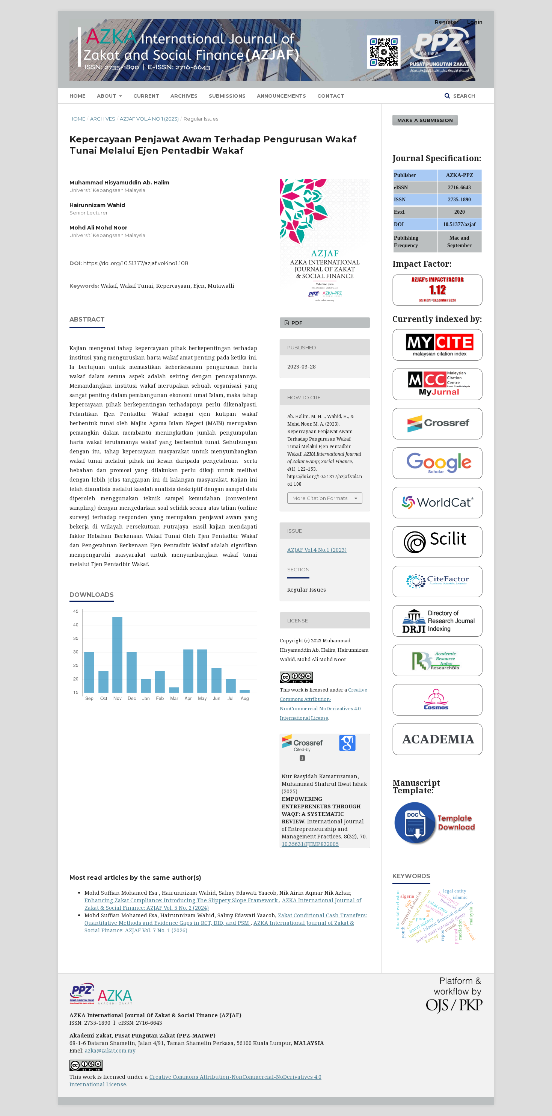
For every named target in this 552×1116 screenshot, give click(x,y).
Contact (330, 96)
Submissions (227, 96)
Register (446, 22)
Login (475, 22)
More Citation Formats (320, 498)
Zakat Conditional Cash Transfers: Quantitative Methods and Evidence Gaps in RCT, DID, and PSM (225, 919)
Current (146, 96)
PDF (296, 323)
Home (77, 96)
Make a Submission (425, 120)
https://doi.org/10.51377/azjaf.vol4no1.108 (136, 263)
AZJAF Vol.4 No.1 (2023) (149, 119)
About (107, 96)
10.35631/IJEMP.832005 (310, 843)
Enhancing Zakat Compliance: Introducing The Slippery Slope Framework (181, 900)
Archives (184, 96)
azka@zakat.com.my (110, 1050)
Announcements (281, 96)
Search (463, 96)
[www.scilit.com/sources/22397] (437, 555)
